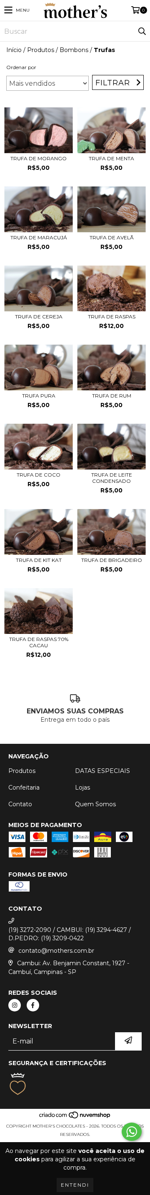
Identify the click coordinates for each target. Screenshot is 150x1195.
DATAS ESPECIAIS (102, 771)
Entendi (75, 1185)
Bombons (74, 50)
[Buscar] (141, 31)
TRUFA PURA (38, 396)
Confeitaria (24, 787)
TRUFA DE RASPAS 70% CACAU (38, 642)
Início (14, 50)
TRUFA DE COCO (38, 475)
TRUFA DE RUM (111, 396)
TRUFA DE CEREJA (38, 316)
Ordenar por (21, 67)
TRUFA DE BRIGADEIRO (111, 560)
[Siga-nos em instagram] (14, 1005)
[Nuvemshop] (75, 1117)
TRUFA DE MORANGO (38, 158)
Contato (20, 804)
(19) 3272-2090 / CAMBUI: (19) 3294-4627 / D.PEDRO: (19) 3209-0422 (69, 934)
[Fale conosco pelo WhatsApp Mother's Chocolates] (132, 1132)
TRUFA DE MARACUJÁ (38, 237)
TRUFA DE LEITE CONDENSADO (111, 478)
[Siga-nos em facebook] (33, 1005)
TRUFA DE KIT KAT (39, 560)
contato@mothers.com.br (56, 950)
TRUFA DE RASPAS (111, 316)
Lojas (82, 787)
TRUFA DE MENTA (111, 158)
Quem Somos (95, 804)
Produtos (40, 50)
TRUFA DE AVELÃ (112, 237)
